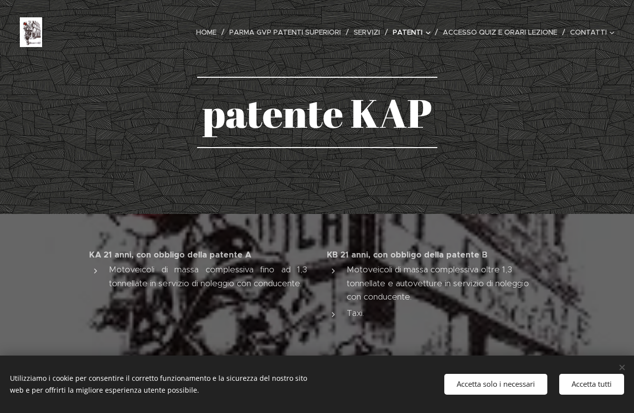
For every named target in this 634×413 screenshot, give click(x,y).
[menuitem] (209, 32)
